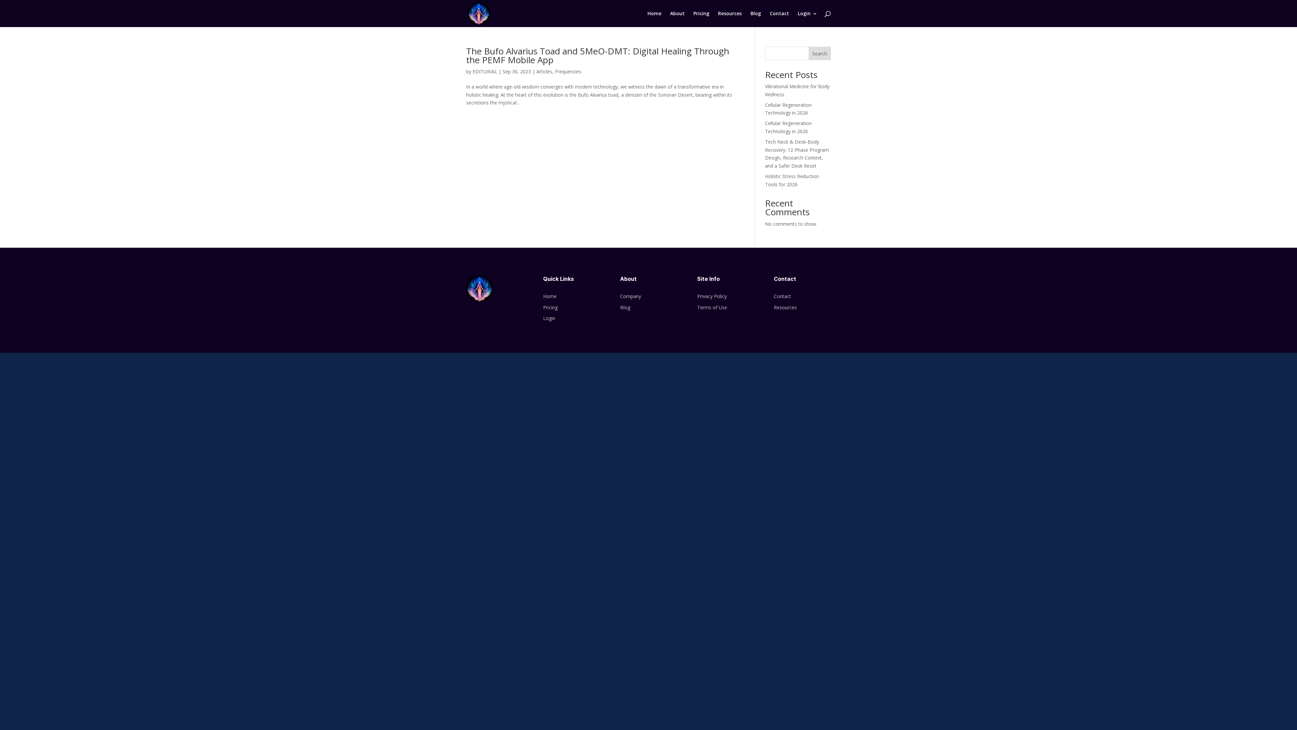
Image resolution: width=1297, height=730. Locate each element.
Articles (544, 71)
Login (804, 14)
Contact (779, 14)
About (677, 14)
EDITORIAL (485, 71)
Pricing (701, 14)
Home (654, 14)
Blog (756, 14)
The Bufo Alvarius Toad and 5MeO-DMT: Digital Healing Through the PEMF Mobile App (597, 55)
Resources (730, 14)
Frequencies (568, 71)
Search (819, 53)
